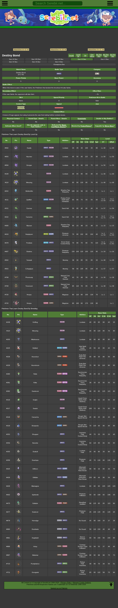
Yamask (29, 260)
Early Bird (82, 355)
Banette (35, 443)
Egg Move (92, 55)
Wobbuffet (29, 191)
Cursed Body (65, 243)
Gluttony (82, 401)
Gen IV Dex (13, 62)
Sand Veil (65, 208)
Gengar (29, 165)
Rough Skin (82, 416)
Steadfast (82, 502)
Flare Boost (82, 470)
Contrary (82, 545)
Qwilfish (29, 200)
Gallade (35, 503)
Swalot (35, 408)
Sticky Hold (82, 400)
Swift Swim (65, 200)
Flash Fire (82, 357)
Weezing (29, 182)
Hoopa (29, 294)
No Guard (82, 520)
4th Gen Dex (106, 55)
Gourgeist (35, 572)
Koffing (29, 174)
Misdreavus (35, 339)
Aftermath (82, 467)
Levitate (65, 148)
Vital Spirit (82, 346)
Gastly (29, 148)
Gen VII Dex (59, 59)
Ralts (35, 374)
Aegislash (35, 538)
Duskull (35, 451)
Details (71, 55)
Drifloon (35, 469)
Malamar (35, 555)
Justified (82, 504)
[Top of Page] (111, 584)
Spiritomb (35, 495)
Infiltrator (82, 495)
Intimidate (65, 201)
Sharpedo (35, 426)
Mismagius (35, 486)
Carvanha (35, 417)
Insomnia (82, 350)
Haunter (29, 156)
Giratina (29, 251)
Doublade (35, 529)
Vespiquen (29, 234)
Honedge (35, 520)
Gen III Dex (36, 62)
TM (85, 55)
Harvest (65, 279)
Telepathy (65, 192)
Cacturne (29, 217)
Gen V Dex (105, 59)
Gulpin (35, 400)
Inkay (35, 546)
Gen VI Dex (82, 59)
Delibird (35, 348)
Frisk (65, 277)
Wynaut (29, 225)
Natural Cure (65, 276)
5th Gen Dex (99, 55)
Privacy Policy (66, 583)
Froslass (29, 243)
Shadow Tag (65, 190)
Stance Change (82, 537)
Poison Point (65, 198)
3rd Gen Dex (113, 55)
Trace (83, 374)
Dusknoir (35, 512)
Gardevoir (35, 391)
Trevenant (29, 286)
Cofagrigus (29, 269)
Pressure (65, 233)
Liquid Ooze (82, 398)
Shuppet (35, 434)
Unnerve (65, 235)
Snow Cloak (65, 242)
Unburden (82, 469)
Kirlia (35, 382)
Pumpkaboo (35, 564)
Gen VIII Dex (36, 59)
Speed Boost (82, 418)
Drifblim (35, 477)
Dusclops (35, 460)
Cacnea (29, 208)
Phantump (29, 277)
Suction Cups (82, 546)
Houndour (35, 357)
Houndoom (35, 365)
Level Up (78, 55)
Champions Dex (59, 64)
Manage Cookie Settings (82, 583)
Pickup (82, 562)
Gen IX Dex (13, 59)
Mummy (65, 260)
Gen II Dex (59, 62)
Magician (65, 294)
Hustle (82, 348)
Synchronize (82, 372)
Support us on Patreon (59, 588)
